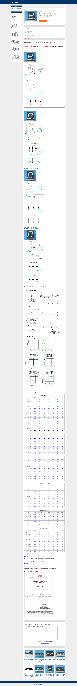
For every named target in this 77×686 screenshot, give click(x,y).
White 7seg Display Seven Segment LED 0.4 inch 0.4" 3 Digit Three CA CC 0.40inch (60, 660)
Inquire (43, 20)
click (35, 399)
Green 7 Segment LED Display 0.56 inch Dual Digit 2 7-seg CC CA (50, 660)
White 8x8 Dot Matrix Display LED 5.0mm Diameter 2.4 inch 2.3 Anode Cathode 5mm (29, 660)
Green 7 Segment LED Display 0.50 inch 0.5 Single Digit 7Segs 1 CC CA (50, 675)
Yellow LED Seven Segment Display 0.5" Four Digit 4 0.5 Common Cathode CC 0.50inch (39, 660)
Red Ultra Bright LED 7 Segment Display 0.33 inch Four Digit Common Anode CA (39, 675)
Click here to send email (45, 643)
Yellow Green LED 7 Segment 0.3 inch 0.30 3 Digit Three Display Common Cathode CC (60, 675)
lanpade (41, 684)
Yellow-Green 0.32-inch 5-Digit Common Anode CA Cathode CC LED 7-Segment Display (29, 675)
